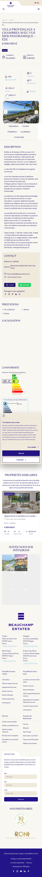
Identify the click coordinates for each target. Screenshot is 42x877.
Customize (19, 460)
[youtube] (21, 871)
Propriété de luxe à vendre (8, 672)
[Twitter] (9, 294)
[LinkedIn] (16, 294)
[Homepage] (11, 4)
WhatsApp (24, 285)
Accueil (4, 20)
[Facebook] (5, 294)
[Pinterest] (12, 294)
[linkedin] (25, 871)
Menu (38, 9)
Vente (5, 50)
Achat (11, 20)
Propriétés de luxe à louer (30, 672)
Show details (32, 447)
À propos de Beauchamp (27, 717)
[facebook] (13, 871)
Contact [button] (10, 285)
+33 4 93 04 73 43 (14, 277)
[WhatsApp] (19, 294)
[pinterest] (28, 871)
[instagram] (17, 871)
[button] (4, 9)
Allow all (21, 453)
